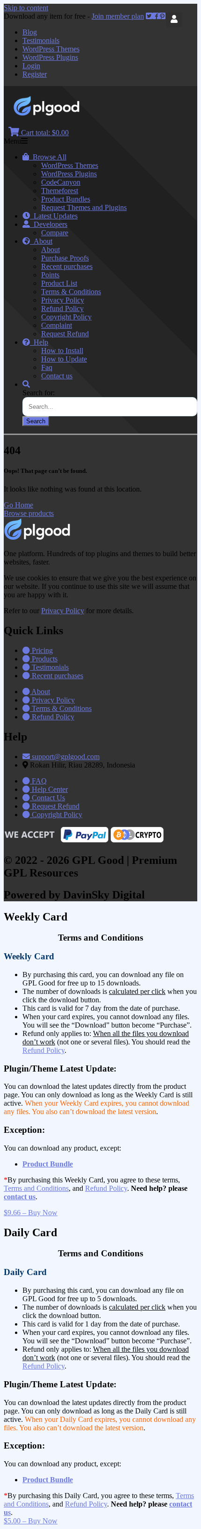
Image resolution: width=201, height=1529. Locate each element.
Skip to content (26, 8)
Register (34, 74)
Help (39, 342)
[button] (18, 505)
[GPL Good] (70, 113)
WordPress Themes (50, 49)
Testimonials (40, 40)
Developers (48, 224)
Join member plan (118, 16)
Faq (46, 367)
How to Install (62, 351)
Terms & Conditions (71, 292)
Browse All (47, 157)
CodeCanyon (60, 182)
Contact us (56, 376)
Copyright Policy (66, 317)
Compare (54, 233)
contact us (20, 1197)
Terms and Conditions (36, 1188)
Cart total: (44, 133)
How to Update (64, 359)
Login (31, 66)
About (41, 241)
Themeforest (59, 191)
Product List (59, 283)
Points (50, 275)
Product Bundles (65, 199)
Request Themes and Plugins (84, 207)
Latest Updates (54, 216)
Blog (29, 32)
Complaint (56, 325)
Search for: (38, 393)
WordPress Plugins (50, 57)
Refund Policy (62, 308)
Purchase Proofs (65, 258)
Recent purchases (67, 266)
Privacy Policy (62, 300)
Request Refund (65, 334)
